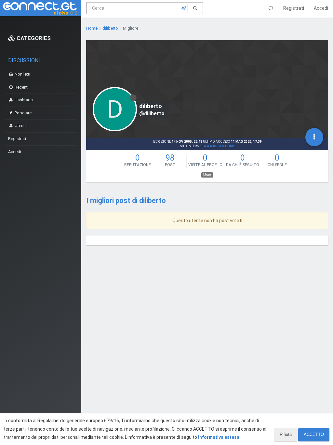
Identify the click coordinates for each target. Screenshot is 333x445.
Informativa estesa (218, 437)
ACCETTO (314, 434)
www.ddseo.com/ (219, 146)
